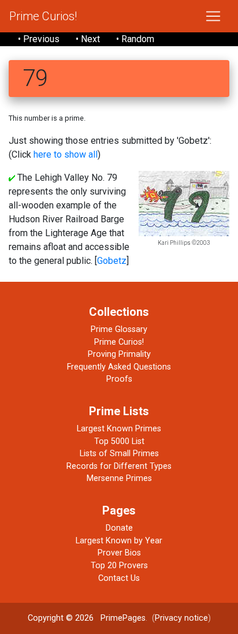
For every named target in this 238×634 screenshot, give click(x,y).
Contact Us (119, 578)
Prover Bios (119, 553)
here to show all (66, 154)
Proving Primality (119, 354)
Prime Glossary (119, 329)
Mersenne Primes (119, 478)
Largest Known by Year (119, 541)
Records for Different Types (119, 466)
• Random (135, 38)
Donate (119, 528)
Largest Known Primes (119, 429)
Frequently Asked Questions (119, 367)
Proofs (119, 379)
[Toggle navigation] (213, 16)
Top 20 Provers (119, 565)
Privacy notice (181, 618)
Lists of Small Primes (119, 453)
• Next (88, 38)
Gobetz (112, 260)
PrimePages (123, 618)
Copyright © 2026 (61, 618)
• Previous (39, 38)
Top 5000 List (119, 441)
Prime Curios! (43, 16)
